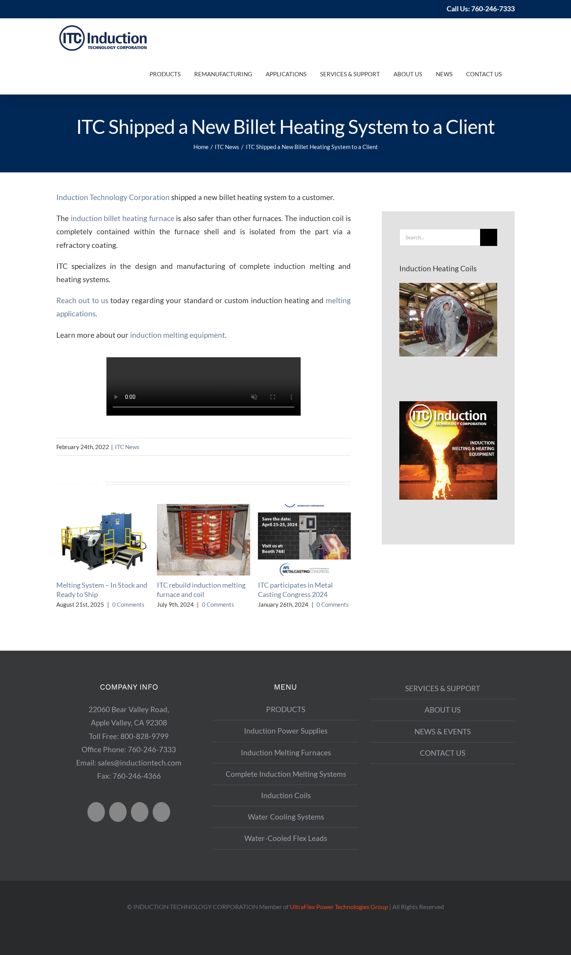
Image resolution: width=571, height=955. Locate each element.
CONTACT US (442, 752)
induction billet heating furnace (122, 218)
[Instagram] (139, 812)
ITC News (127, 446)
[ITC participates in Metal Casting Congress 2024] (304, 508)
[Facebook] (96, 812)
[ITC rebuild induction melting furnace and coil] (203, 508)
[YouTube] (118, 812)
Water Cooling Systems (286, 816)
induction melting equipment (177, 334)
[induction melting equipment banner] (448, 404)
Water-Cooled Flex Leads (285, 838)
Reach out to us (82, 300)
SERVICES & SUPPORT (442, 688)
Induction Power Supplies (285, 730)
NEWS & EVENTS (442, 731)
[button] (510, 74)
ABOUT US (443, 709)
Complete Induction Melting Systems (286, 773)
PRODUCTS (285, 709)
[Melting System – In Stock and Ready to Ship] (102, 508)
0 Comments (128, 604)
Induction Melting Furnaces (286, 752)
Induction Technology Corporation (113, 197)
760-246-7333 (493, 8)
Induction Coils (286, 795)
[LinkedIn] (161, 812)
